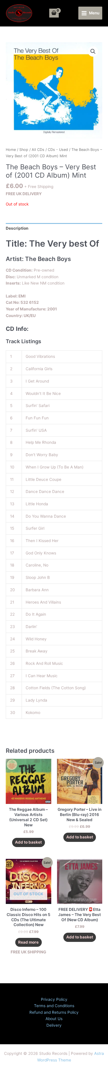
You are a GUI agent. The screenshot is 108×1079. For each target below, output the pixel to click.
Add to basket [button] (28, 842)
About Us (54, 1018)
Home (11, 149)
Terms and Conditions (54, 1005)
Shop (23, 149)
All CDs (38, 149)
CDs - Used (58, 149)
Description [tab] (17, 228)
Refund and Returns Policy (54, 1012)
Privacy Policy (54, 999)
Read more (28, 942)
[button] (93, 51)
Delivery (54, 1025)
